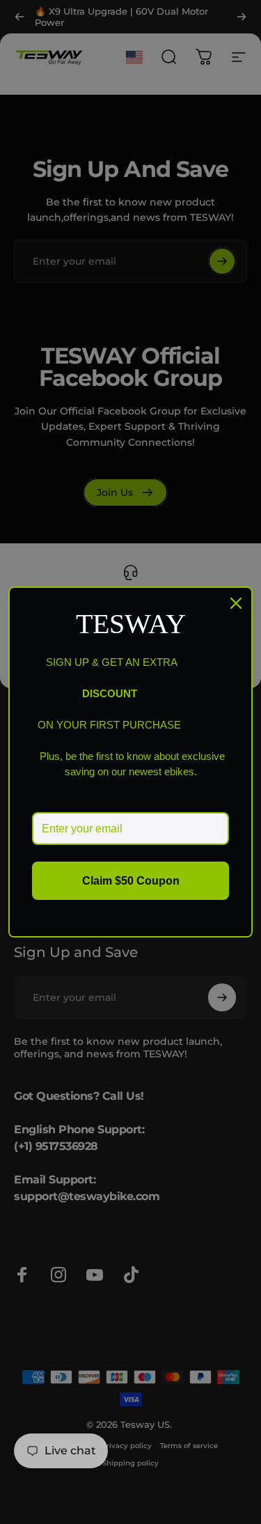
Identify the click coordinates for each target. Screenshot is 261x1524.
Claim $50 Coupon (131, 881)
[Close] (236, 603)
